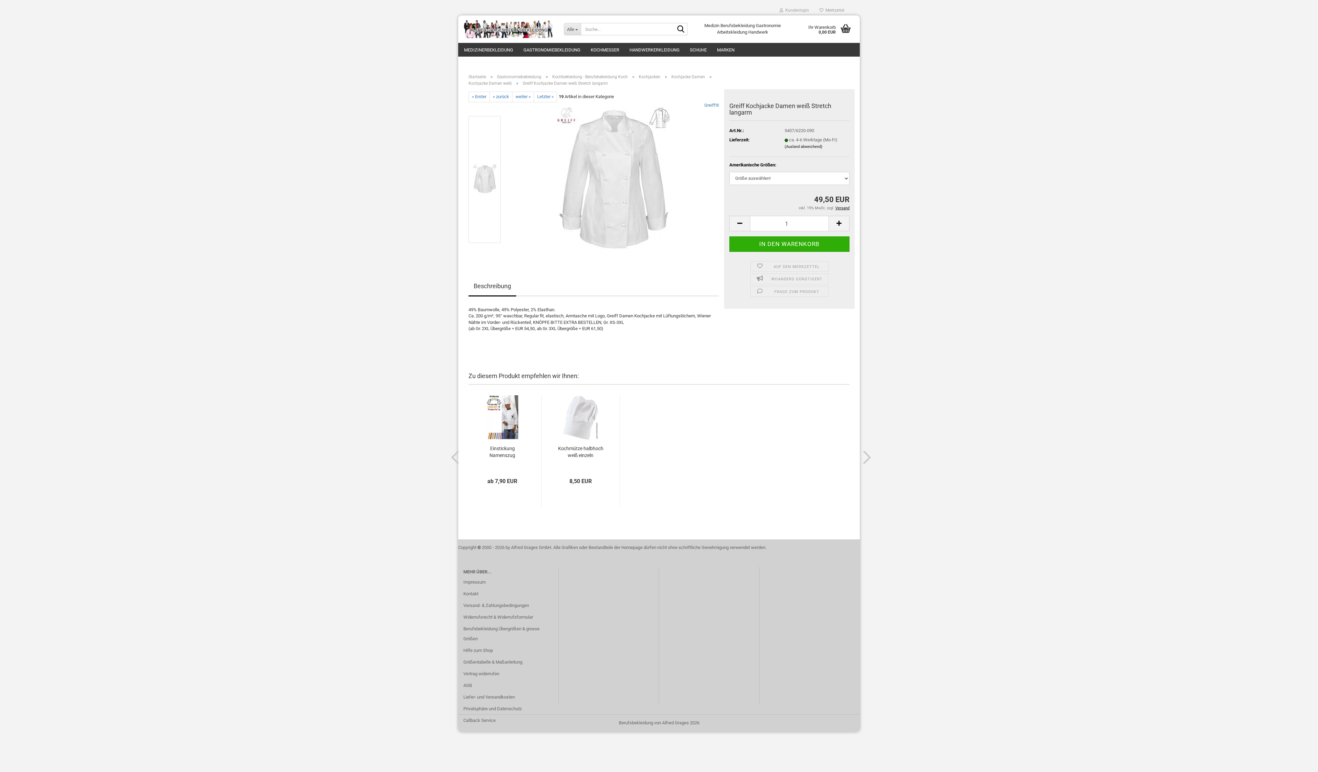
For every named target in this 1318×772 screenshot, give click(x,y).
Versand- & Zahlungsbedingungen (496, 605)
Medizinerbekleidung (488, 49)
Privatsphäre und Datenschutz (492, 708)
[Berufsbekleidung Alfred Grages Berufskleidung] (508, 29)
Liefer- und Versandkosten (489, 697)
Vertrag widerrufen (481, 673)
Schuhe (698, 49)
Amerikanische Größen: (752, 164)
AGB (467, 685)
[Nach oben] (1299, 761)
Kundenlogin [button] (796, 10)
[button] (739, 223)
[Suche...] (680, 29)
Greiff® (711, 105)
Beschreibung (492, 286)
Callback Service (479, 720)
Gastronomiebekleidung (551, 49)
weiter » (523, 96)
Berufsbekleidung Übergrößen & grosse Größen (501, 634)
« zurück (501, 96)
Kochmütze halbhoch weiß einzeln (580, 452)
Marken (726, 49)
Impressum (474, 582)
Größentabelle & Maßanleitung (492, 662)
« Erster (479, 96)
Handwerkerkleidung (654, 49)
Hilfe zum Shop (478, 650)
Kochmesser (605, 49)
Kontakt (470, 593)
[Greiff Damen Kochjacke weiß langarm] (613, 179)
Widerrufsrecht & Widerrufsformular (498, 617)
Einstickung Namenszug (502, 452)
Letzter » (545, 96)
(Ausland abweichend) (803, 146)
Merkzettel (833, 10)
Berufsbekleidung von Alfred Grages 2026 (659, 722)
